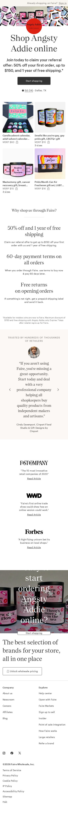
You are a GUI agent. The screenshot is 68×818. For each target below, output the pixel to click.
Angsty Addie (38, 320)
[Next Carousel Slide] (58, 390)
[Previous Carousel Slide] (10, 390)
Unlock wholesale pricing (24, 671)
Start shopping (34, 80)
